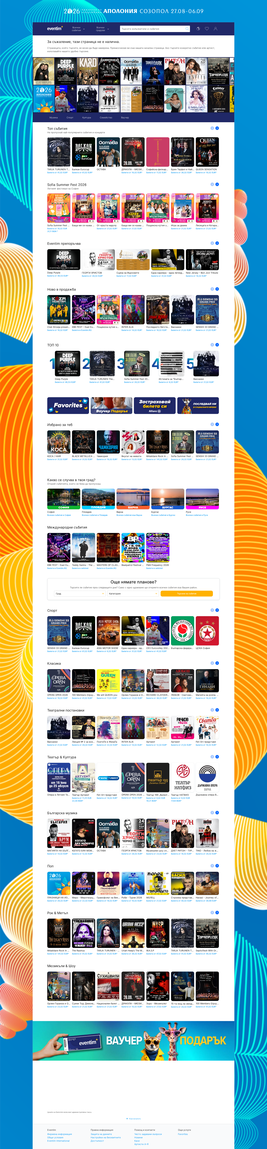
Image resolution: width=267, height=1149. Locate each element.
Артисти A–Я (141, 1144)
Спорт (70, 117)
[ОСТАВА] (87, 71)
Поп (50, 866)
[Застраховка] (155, 405)
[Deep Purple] (66, 71)
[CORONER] (175, 99)
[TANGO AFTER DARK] (109, 71)
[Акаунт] (215, 28)
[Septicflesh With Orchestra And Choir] (175, 71)
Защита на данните (101, 1134)
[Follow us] (198, 405)
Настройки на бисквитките (106, 1137)
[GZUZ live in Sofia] (218, 71)
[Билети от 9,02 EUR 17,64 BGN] (44, 99)
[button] (80, 85)
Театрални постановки (65, 710)
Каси (137, 1140)
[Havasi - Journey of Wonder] (218, 99)
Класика (54, 663)
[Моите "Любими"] (207, 28)
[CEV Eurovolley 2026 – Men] (66, 99)
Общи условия (55, 1137)
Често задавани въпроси (148, 1134)
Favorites (183, 1134)
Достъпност (97, 1140)
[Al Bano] (197, 71)
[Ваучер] (111, 405)
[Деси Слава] (131, 99)
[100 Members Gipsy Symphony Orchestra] (109, 99)
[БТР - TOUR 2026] (197, 99)
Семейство (106, 117)
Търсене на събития (186, 593)
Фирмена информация (59, 1134)
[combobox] (152, 29)
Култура (86, 117)
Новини (138, 1137)
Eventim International (58, 1140)
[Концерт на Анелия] (153, 71)
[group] (133, 1041)
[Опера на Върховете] (87, 99)
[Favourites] (68, 405)
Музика (54, 117)
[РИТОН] (131, 71)
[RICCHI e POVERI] (44, 71)
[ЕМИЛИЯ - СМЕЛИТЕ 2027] (153, 99)
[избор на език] (198, 28)
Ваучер (125, 117)
